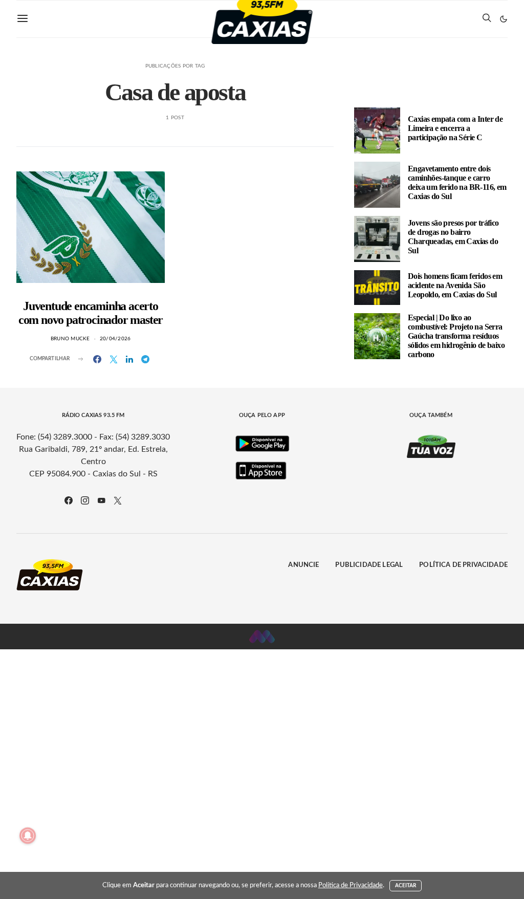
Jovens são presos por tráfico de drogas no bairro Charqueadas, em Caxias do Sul (453, 236)
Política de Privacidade (463, 565)
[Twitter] (118, 500)
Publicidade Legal (369, 565)
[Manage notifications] (27, 835)
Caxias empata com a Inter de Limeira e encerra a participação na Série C (455, 128)
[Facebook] (68, 500)
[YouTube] (101, 500)
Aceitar (406, 885)
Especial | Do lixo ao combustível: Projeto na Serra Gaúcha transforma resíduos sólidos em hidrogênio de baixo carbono (456, 336)
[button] (503, 19)
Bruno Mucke (70, 338)
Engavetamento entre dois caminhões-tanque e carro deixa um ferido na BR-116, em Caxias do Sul (457, 182)
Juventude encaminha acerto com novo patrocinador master (90, 312)
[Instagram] (85, 500)
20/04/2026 (115, 338)
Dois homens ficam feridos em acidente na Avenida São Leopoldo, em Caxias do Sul (455, 285)
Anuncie (303, 565)
